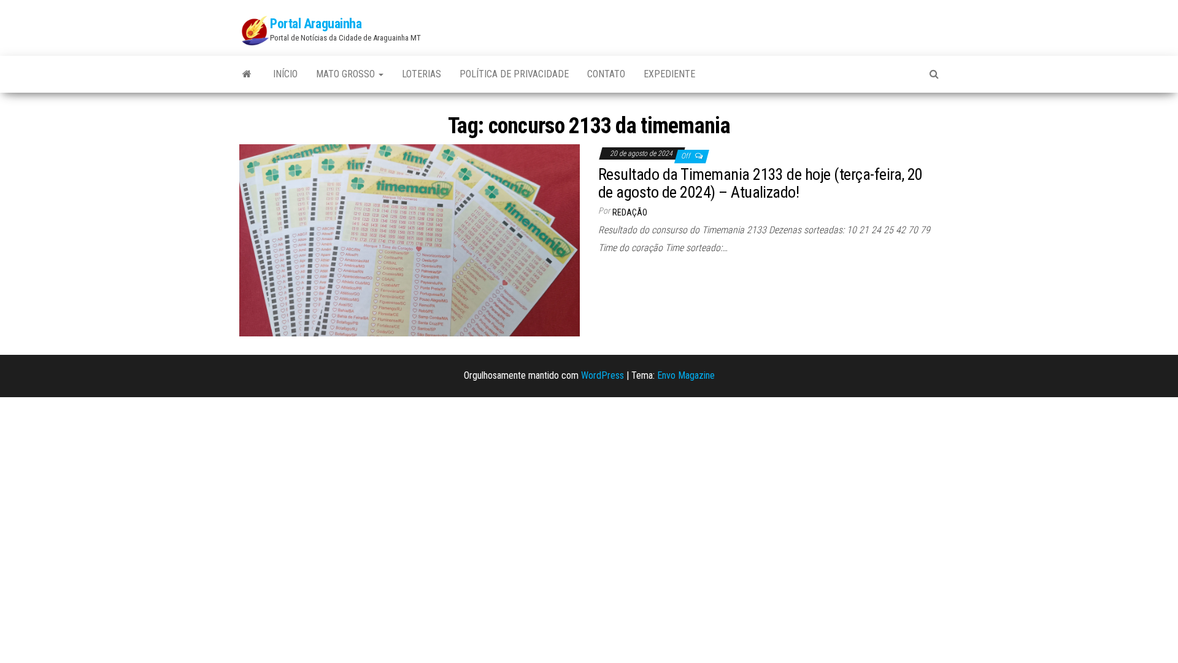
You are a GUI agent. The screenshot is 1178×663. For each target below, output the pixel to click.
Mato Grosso (346, 74)
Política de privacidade (514, 74)
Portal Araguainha (316, 23)
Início (285, 74)
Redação (629, 212)
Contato (606, 74)
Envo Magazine (686, 375)
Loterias (421, 74)
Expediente (669, 74)
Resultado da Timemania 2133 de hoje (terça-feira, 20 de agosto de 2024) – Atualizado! (760, 183)
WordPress (602, 375)
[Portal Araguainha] (247, 74)
